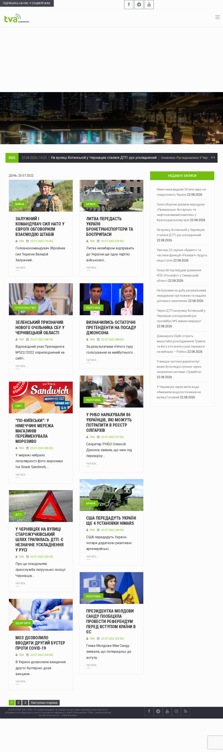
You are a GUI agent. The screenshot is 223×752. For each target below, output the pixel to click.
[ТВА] (16, 17)
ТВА (21, 241)
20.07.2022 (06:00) (112, 530)
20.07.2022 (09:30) (112, 241)
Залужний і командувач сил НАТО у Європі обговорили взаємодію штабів (39, 226)
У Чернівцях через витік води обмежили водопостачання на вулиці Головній (179, 392)
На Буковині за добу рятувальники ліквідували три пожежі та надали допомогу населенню (181, 296)
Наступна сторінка (44, 702)
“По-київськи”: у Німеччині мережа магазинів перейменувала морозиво (34, 431)
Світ (18, 405)
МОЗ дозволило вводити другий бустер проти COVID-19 (40, 643)
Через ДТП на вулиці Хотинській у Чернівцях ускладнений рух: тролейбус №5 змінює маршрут (181, 316)
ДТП (18, 514)
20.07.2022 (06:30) (41, 448)
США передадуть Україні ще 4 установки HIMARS (111, 520)
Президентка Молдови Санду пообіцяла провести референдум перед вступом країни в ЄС (111, 621)
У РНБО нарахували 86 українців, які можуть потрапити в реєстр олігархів (109, 422)
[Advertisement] (111, 59)
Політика (93, 307)
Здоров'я (22, 623)
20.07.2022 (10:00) (41, 241)
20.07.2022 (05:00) (41, 654)
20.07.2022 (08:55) (41, 339)
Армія (90, 204)
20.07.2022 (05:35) (41, 556)
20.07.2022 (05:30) (112, 638)
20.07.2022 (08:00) (112, 339)
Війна (19, 204)
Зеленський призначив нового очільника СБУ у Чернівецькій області (39, 327)
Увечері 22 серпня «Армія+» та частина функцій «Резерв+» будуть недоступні (114, 158)
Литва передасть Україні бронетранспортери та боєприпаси (109, 226)
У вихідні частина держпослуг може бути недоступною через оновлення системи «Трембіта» (179, 367)
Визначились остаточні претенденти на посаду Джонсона (111, 327)
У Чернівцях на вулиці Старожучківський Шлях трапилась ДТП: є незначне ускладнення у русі (39, 540)
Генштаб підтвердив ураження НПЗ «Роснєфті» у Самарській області (179, 275)
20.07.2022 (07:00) (112, 437)
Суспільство (25, 307)
